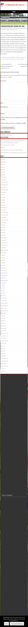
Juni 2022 (3, 257)
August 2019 (3, 343)
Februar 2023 (4, 237)
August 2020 (3, 313)
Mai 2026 (3, 159)
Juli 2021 (3, 285)
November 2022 (4, 245)
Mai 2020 (3, 320)
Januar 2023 (3, 240)
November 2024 (4, 184)
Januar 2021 (3, 300)
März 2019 (3, 353)
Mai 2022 (3, 260)
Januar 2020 (3, 330)
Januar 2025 (3, 179)
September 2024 (4, 189)
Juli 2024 (3, 194)
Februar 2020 (4, 328)
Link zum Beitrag (20, 59)
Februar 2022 (4, 268)
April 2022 (3, 262)
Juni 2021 (3, 288)
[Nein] (26, 621)
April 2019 (3, 351)
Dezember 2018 (4, 358)
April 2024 (3, 202)
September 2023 (4, 220)
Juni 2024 (3, 197)
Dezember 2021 (4, 273)
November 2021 (4, 275)
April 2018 (3, 371)
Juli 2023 (3, 225)
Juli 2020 (3, 315)
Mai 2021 (3, 290)
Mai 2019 (3, 348)
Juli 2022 (3, 255)
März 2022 (3, 265)
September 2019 (4, 341)
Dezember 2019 (4, 333)
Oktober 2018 (4, 363)
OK (6, 624)
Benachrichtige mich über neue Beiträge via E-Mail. (14, 123)
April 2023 (3, 232)
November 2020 (4, 305)
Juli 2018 (3, 368)
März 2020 (3, 325)
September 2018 (4, 366)
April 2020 (3, 323)
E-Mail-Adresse (4, 107)
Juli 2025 (3, 164)
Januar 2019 (3, 356)
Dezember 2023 (4, 212)
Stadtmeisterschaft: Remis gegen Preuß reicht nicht (11, 150)
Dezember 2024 (4, 182)
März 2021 (3, 295)
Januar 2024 (3, 210)
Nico (16, 29)
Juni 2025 (3, 167)
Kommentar (3, 81)
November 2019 (4, 335)
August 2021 (3, 283)
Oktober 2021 (4, 278)
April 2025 (3, 172)
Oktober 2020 (4, 308)
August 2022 (3, 252)
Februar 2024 (4, 207)
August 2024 (3, 192)
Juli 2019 (3, 346)
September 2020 (4, 310)
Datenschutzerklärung (17, 624)
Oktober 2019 (4, 338)
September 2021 (4, 280)
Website (2, 113)
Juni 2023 (3, 227)
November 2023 (4, 215)
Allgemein (13, 57)
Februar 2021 (4, 298)
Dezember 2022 (4, 242)
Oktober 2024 (4, 187)
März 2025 (3, 174)
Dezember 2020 (4, 303)
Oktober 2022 (4, 247)
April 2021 (3, 293)
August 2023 (3, 222)
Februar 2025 (4, 177)
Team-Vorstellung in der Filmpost (8, 145)
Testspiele (3, 147)
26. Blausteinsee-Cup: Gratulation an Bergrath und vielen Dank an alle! (6, 66)
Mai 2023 (3, 230)
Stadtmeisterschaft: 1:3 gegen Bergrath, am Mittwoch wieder (13, 152)
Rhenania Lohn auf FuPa (6, 135)
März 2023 (3, 235)
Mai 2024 (3, 200)
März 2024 (3, 205)
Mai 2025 (3, 169)
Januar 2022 (3, 270)
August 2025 (3, 162)
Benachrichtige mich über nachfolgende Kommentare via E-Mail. (13, 118)
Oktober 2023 (4, 217)
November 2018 (4, 361)
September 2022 (4, 250)
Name (2, 103)
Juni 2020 (3, 318)
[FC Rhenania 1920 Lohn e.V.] (13, 5)
